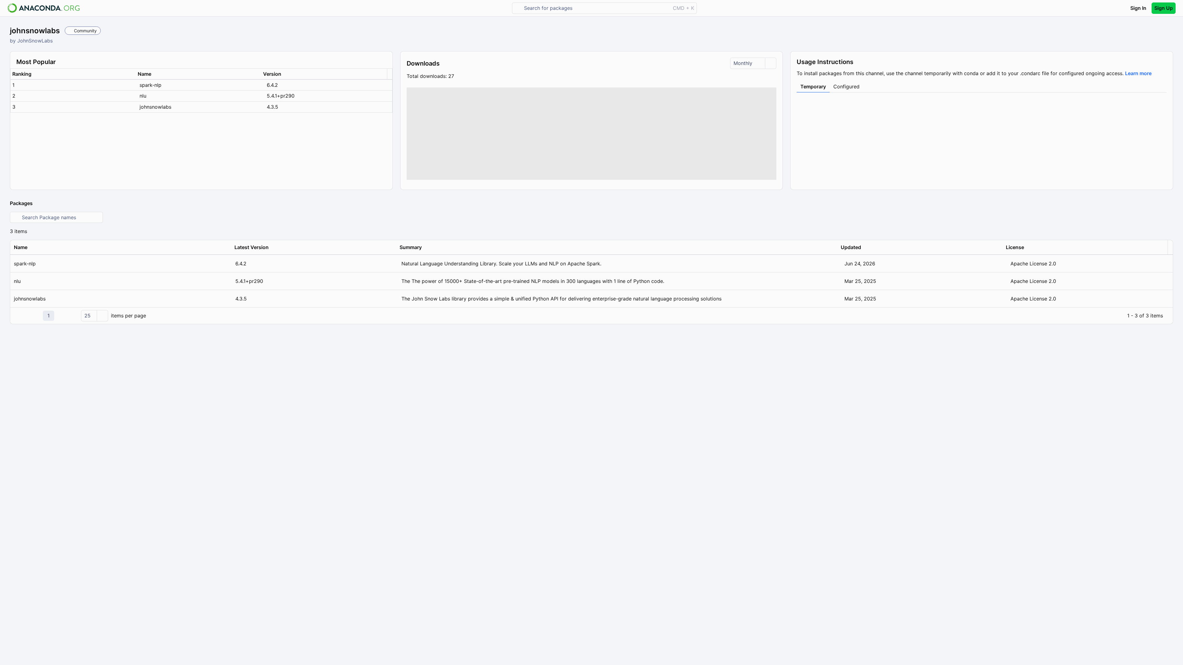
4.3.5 (272, 107)
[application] (591, 315)
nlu (143, 96)
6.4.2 (272, 85)
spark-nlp (150, 85)
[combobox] (595, 8)
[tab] (813, 86)
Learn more (1138, 73)
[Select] (770, 63)
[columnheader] (73, 74)
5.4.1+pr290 (281, 96)
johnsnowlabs (155, 107)
